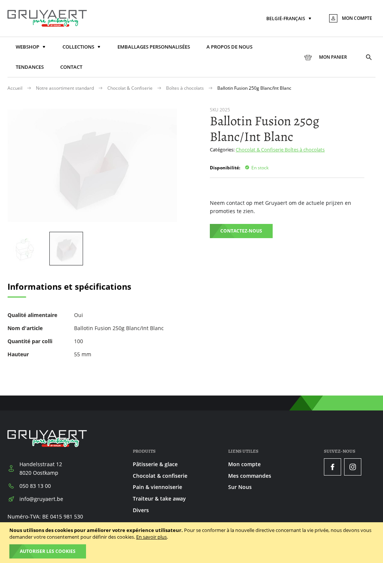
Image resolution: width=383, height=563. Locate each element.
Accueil (15, 88)
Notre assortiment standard (65, 88)
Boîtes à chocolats (185, 88)
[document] (192, 543)
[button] (289, 19)
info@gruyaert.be (41, 498)
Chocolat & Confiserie (130, 88)
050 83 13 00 (35, 485)
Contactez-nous (241, 231)
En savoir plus (151, 536)
